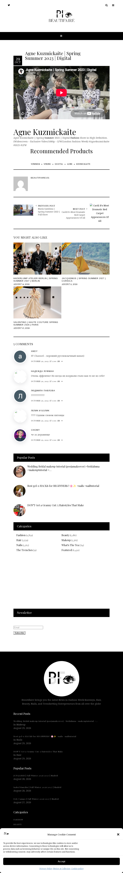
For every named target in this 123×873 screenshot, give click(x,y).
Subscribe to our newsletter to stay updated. (38, 621)
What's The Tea (70, 545)
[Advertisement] (61, 582)
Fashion (74, 137)
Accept (61, 861)
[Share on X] (3, 429)
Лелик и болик (40, 410)
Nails (19, 545)
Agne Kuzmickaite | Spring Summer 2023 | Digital (53, 55)
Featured (67, 550)
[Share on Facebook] (3, 436)
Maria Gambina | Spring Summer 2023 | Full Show (49, 211)
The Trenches (24, 550)
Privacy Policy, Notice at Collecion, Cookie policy (61, 868)
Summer (49, 137)
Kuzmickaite (83, 164)
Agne (69, 164)
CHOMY (35, 430)
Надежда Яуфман (42, 371)
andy (34, 351)
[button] (118, 834)
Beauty (65, 535)
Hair (18, 540)
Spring (47, 164)
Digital (59, 164)
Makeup (66, 540)
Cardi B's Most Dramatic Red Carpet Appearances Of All (73, 215)
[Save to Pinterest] (3, 443)
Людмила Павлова (43, 390)
